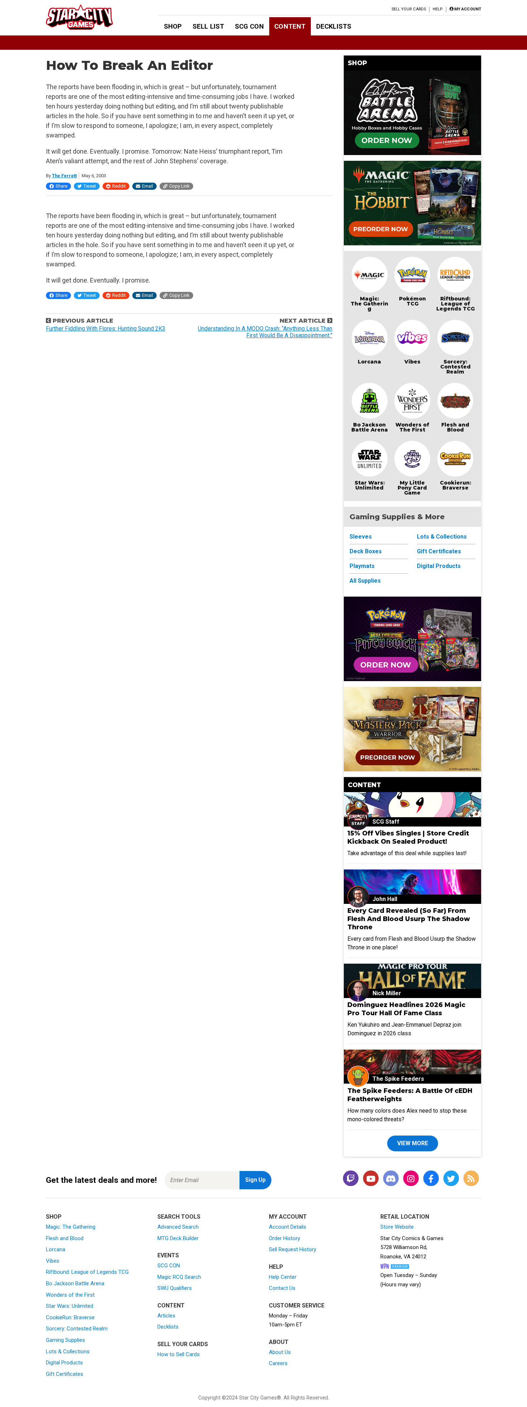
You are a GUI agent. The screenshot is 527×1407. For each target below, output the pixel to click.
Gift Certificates (439, 551)
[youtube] (371, 1178)
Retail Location (404, 1216)
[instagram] (411, 1178)
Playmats (362, 566)
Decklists (333, 26)
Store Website (397, 1227)
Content (289, 26)
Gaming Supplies (65, 1340)
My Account (288, 1216)
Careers (278, 1363)
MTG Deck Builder (178, 1238)
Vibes (412, 361)
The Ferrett (64, 175)
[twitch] (351, 1178)
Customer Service (296, 1305)
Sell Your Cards (408, 9)
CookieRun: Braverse (70, 1317)
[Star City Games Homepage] (91, 17)
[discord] (391, 1178)
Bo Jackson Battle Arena (369, 427)
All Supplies (365, 580)
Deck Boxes (366, 551)
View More (412, 1143)
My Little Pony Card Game (412, 488)
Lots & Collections (442, 536)
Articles (166, 1315)
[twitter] (451, 1178)
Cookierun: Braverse (455, 485)
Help (437, 9)
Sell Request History (292, 1249)
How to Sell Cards (178, 1354)
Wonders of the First (70, 1295)
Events (168, 1255)
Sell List (208, 26)
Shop (173, 26)
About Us (280, 1352)
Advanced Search (178, 1227)
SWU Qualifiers (174, 1288)
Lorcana (369, 361)
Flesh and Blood (455, 427)
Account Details (287, 1227)
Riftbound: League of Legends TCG (455, 303)
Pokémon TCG (412, 301)
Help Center (282, 1277)
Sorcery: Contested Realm (455, 366)
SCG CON (249, 26)
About (279, 1342)
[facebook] (431, 1178)
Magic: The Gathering (369, 303)
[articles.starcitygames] (471, 1178)
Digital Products (439, 566)
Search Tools (178, 1216)
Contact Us (282, 1288)
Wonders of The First (412, 427)
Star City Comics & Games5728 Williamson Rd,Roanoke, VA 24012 (411, 1247)
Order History (284, 1238)
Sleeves (361, 536)
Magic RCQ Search (179, 1277)
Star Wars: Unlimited (370, 485)
